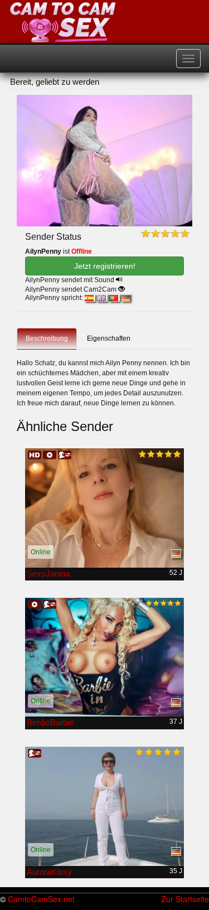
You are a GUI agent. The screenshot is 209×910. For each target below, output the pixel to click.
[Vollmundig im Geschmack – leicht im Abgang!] (104, 508)
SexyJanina (48, 573)
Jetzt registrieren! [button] (104, 266)
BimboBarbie (50, 722)
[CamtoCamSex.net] (63, 22)
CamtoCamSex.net (41, 898)
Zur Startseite (185, 898)
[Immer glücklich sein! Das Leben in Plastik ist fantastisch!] (104, 657)
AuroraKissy (49, 872)
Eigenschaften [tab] (108, 338)
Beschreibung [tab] (47, 338)
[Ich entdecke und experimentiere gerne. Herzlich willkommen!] (104, 806)
